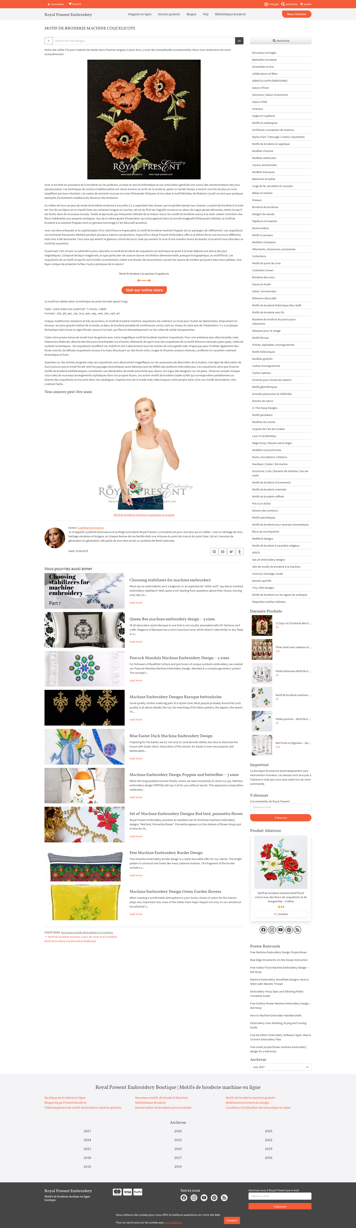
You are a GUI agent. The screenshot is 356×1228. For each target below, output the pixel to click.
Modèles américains (264, 158)
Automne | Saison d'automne (270, 95)
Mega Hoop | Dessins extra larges (272, 443)
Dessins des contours (265, 510)
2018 (87, 1157)
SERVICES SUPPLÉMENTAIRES (269, 81)
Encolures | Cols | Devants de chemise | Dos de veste (280, 473)
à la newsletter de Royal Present (270, 801)
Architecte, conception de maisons (273, 130)
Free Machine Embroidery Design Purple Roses (278, 952)
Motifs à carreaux (262, 235)
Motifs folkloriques (263, 352)
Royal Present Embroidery (68, 14)
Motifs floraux (260, 338)
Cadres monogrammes (266, 366)
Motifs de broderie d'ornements (271, 482)
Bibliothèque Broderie (150, 1102)
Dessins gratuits (169, 14)
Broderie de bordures (265, 207)
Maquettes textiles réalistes (269, 602)
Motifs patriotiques (263, 517)
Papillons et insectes (264, 221)
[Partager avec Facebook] (223, 552)
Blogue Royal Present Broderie (65, 1102)
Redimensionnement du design (247, 1102)
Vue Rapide (281, 864)
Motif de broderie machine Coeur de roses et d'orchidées (82, 937)
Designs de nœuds (263, 214)
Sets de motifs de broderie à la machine (276, 566)
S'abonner (281, 817)
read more (136, 602)
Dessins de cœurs (262, 401)
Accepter (232, 1220)
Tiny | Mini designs (263, 588)
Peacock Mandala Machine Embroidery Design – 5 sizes (179, 657)
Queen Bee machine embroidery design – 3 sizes (172, 618)
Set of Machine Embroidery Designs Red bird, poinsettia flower (186, 813)
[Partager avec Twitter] (231, 552)
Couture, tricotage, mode (267, 574)
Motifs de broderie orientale (269, 489)
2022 (268, 1139)
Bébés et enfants (262, 193)
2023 (178, 1139)
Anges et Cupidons (263, 116)
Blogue (191, 14)
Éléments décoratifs (264, 298)
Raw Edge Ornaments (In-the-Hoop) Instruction (279, 960)
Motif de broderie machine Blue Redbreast (70, 941)
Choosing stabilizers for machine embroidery (170, 579)
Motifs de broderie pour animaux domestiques (280, 524)
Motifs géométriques (264, 387)
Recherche (282, 41)
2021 (87, 1148)
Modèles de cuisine (263, 422)
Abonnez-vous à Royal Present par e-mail (273, 1190)
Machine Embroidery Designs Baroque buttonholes (176, 696)
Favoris (76, 4)
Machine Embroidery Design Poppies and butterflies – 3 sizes (184, 774)
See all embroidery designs (268, 559)
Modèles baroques (263, 172)
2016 (268, 1157)
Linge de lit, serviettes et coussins (272, 186)
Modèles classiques (264, 242)
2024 (87, 1139)
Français (273, 4)
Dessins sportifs (261, 581)
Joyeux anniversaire (264, 165)
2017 (178, 1157)
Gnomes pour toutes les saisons (272, 380)
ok (239, 41)
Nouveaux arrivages (264, 52)
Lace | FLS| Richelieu (264, 436)
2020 (178, 1148)
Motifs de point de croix (266, 263)
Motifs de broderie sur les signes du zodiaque (279, 595)
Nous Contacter (296, 14)
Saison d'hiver (260, 88)
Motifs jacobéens (262, 415)
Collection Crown (262, 270)
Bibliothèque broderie (230, 14)
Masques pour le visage (266, 331)
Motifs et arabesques (265, 123)
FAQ (205, 14)
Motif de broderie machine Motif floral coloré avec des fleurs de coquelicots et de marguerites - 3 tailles (281, 897)
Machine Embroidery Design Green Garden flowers (175, 891)
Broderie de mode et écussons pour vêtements (274, 321)
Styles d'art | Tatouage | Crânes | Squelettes (278, 137)
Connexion (57, 4)
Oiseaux (257, 200)
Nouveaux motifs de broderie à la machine (87, 932)
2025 (268, 1131)
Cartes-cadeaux (261, 373)
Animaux (257, 109)
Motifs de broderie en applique (271, 144)
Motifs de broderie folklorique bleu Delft (276, 305)
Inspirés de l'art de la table (268, 429)
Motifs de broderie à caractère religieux (275, 545)
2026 (178, 1131)
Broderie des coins (263, 277)
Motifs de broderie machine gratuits (250, 1097)
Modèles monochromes (266, 450)
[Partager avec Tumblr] (240, 552)
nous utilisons (173, 1222)
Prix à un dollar (261, 503)
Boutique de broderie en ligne (65, 1097)
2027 (87, 1131)
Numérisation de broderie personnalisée (163, 1107)
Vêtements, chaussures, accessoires (273, 249)
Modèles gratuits (262, 359)
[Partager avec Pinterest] (214, 552)
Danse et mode (261, 284)
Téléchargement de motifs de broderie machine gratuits (82, 1107)
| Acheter (281, 914)
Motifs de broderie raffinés (268, 496)
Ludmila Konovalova (91, 527)
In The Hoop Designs (265, 408)
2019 (268, 1148)
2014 (178, 1166)
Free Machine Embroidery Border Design (166, 852)
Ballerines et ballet (263, 179)
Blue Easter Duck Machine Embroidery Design (171, 735)
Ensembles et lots (263, 67)
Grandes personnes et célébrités (272, 394)
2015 (87, 1166)
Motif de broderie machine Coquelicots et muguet (144, 515)
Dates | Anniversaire (264, 291)
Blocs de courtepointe (265, 531)
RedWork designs (262, 538)
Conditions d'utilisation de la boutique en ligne (258, 1107)
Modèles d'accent (262, 151)
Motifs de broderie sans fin (268, 312)
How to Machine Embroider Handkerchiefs (275, 1015)
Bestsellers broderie (264, 60)
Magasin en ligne (139, 14)
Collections (259, 256)
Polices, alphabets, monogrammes (273, 345)
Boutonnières (260, 228)
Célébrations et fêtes (265, 74)
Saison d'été (259, 102)
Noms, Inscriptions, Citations (269, 457)
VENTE (256, 552)
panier (307, 4)
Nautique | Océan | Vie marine (270, 464)
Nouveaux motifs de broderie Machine (161, 1097)
